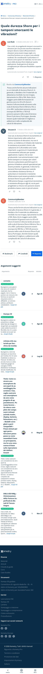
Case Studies (5, 573)
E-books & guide (7, 567)
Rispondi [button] (20, 191)
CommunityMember (22, 84)
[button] (7, 253)
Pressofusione (6, 616)
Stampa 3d (7, 314)
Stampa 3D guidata (8, 582)
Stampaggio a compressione (11, 610)
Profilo (21, 672)
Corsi (3, 570)
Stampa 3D (5, 602)
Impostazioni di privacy (13, 660)
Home (4, 16)
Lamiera (4, 605)
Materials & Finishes (28, 16)
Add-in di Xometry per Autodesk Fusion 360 (17, 590)
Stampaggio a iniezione (9, 608)
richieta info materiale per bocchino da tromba (10, 343)
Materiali (4, 561)
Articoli (3, 564)
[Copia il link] (23, 77)
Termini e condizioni (12, 653)
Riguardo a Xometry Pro (13, 649)
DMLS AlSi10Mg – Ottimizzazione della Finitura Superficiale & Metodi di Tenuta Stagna (10, 500)
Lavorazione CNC (7, 599)
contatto (6, 281)
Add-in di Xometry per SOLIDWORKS (14, 587)
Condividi (24, 254)
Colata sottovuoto (7, 613)
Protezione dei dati (11, 657)
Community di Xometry (14, 16)
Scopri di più (8, 334)
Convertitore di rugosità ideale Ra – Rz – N (16, 584)
